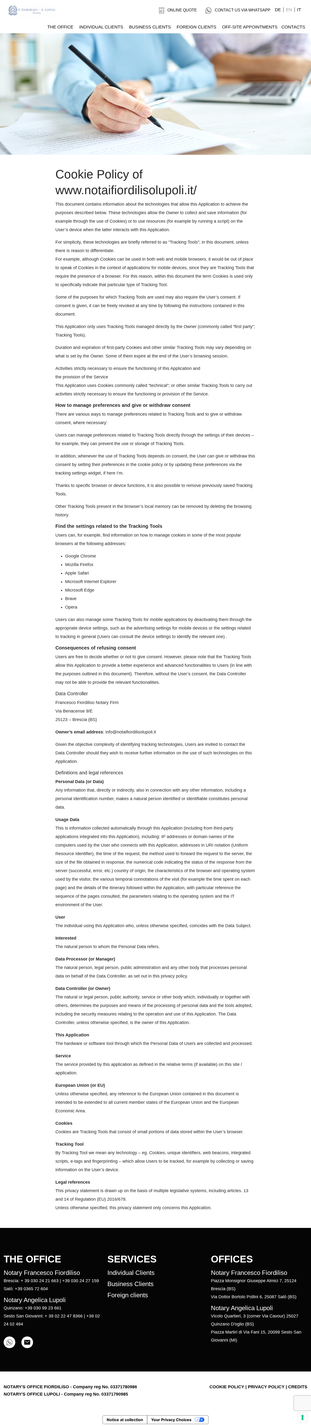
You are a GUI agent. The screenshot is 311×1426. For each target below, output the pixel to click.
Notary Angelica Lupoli (35, 1300)
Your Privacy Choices (171, 1419)
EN (289, 9)
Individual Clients (131, 1272)
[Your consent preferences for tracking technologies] (302, 1417)
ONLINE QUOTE (182, 10)
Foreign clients (127, 1295)
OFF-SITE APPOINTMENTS (249, 27)
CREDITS (297, 1386)
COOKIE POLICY (226, 1386)
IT (299, 9)
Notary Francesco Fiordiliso (42, 1272)
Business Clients (130, 1284)
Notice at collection (125, 1419)
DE (278, 9)
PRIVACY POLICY (266, 1386)
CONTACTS (293, 27)
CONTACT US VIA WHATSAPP (242, 10)
